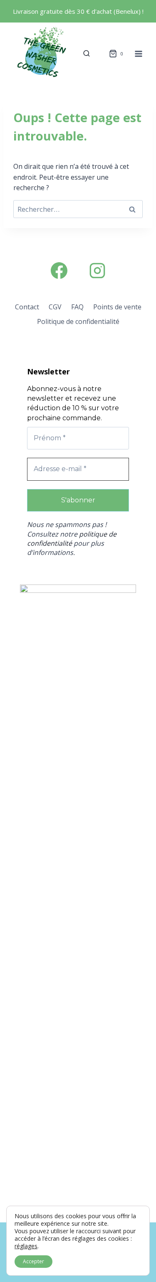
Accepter (33, 1261)
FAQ (77, 306)
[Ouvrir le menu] (138, 53)
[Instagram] (97, 270)
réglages (26, 1246)
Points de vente (117, 306)
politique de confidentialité (71, 538)
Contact (27, 306)
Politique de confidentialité (78, 321)
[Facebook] (59, 270)
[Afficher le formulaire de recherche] (86, 53)
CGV (55, 306)
